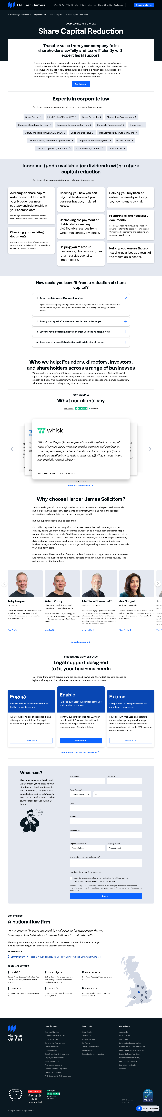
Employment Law (52, 1061)
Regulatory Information (128, 1061)
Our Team (86, 1043)
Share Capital (56, 15)
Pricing (83, 5)
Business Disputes (52, 1032)
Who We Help (72, 5)
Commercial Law (51, 1039)
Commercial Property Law (55, 1043)
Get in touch (81, 84)
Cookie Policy (124, 1036)
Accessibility (124, 1032)
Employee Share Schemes (55, 1058)
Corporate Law (39, 15)
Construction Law (52, 1047)
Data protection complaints (130, 1043)
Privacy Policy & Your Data (129, 1054)
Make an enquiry (144, 15)
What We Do (59, 5)
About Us (92, 5)
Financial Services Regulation (56, 1069)
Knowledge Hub (88, 1039)
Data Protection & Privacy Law (57, 1054)
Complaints (123, 1039)
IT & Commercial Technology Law (58, 1076)
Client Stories (87, 1032)
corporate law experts (87, 73)
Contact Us (118, 5)
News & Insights (105, 5)
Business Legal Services (18, 15)
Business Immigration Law (55, 1036)
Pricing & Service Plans (90, 1047)
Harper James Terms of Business (132, 1047)
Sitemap (122, 1069)
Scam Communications (128, 1065)
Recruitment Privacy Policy (129, 1058)
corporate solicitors (55, 180)
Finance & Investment (53, 1065)
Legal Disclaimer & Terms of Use (131, 1050)
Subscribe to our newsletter (93, 1054)
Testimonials (87, 1050)
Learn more (31, 741)
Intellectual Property (53, 1072)
